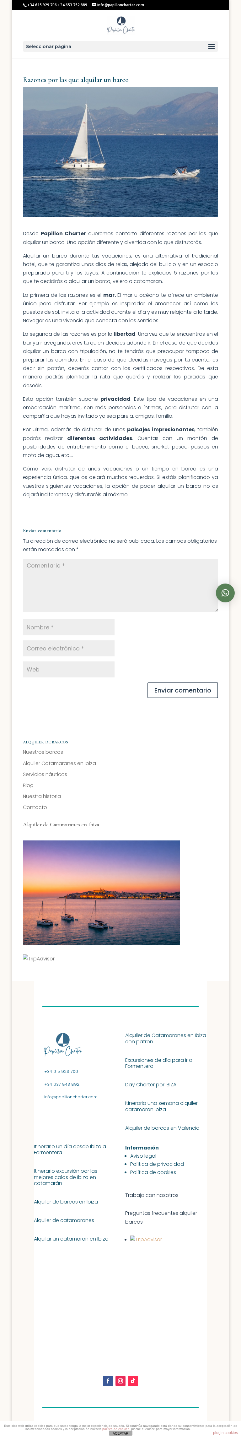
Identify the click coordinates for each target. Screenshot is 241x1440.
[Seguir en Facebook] (108, 1381)
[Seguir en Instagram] (120, 1381)
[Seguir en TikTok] (133, 1381)
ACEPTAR (120, 1433)
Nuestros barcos (43, 752)
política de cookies (115, 1429)
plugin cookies (225, 1433)
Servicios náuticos (45, 774)
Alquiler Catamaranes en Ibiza (59, 763)
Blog (28, 785)
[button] (225, 593)
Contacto (35, 807)
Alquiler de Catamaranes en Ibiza (61, 824)
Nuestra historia (42, 796)
